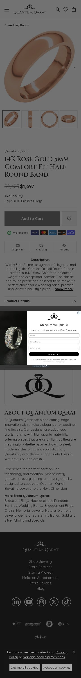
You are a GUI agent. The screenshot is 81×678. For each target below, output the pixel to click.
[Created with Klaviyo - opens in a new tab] (40, 366)
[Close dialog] (78, 313)
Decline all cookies (24, 667)
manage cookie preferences (44, 657)
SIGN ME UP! (54, 354)
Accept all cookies (56, 667)
